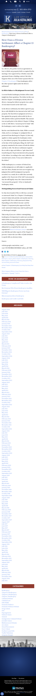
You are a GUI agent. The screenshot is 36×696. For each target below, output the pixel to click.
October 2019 (6, 471)
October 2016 (6, 540)
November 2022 (7, 400)
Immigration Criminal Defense (11, 619)
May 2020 (5, 461)
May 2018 (5, 504)
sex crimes (5, 625)
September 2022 (7, 404)
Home (6, 1)
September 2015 (7, 560)
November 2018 (7, 491)
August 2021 (6, 431)
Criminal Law (6, 600)
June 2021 (5, 435)
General (4, 617)
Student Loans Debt (8, 631)
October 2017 (6, 518)
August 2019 (6, 475)
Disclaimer (21, 678)
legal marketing (22, 692)
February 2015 (6, 572)
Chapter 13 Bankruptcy (9, 594)
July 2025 (5, 336)
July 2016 (4, 546)
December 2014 (6, 576)
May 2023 (5, 388)
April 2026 (5, 317)
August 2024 (6, 358)
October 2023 (6, 378)
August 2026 (6, 309)
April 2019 (5, 481)
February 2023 (6, 394)
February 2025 (6, 346)
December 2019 (6, 469)
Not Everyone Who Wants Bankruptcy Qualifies (17, 288)
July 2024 (5, 360)
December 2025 (7, 326)
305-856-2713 (25, 9)
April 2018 (5, 506)
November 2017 (6, 516)
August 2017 (6, 522)
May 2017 (5, 528)
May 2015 (5, 566)
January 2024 (6, 372)
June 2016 (5, 548)
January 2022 (6, 421)
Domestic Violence (8, 604)
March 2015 (5, 570)
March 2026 (5, 319)
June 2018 (5, 502)
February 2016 (6, 556)
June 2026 (5, 313)
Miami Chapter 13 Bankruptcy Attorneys (12, 260)
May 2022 (5, 412)
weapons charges (7, 635)
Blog (26, 31)
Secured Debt (5, 262)
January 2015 (6, 574)
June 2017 (5, 526)
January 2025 (6, 348)
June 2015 (5, 564)
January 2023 (6, 396)
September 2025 (7, 332)
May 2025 (5, 340)
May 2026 (5, 315)
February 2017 (6, 532)
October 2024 (6, 354)
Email (15, 1)
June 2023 (5, 386)
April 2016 (5, 552)
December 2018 (6, 489)
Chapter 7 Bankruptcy (9, 596)
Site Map (14, 678)
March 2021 (5, 441)
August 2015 (6, 562)
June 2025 (5, 338)
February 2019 (6, 485)
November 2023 (7, 376)
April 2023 (5, 390)
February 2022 (6, 419)
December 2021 (6, 423)
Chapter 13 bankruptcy (9, 81)
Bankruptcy (5, 33)
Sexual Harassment (8, 627)
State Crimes (6, 629)
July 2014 (4, 580)
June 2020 (5, 459)
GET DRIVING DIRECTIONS (19, 671)
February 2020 (6, 465)
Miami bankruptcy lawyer (18, 229)
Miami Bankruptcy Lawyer (22, 257)
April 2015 (5, 568)
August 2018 (6, 497)
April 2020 (5, 463)
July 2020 (5, 457)
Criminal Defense (7, 598)
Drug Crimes (6, 609)
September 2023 (7, 380)
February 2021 (6, 443)
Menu (28, 1)
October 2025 (6, 330)
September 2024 (7, 356)
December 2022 (7, 398)
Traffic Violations (7, 633)
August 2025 (6, 334)
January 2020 (6, 467)
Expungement (6, 613)
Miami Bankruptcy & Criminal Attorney (13, 31)
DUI (3, 611)
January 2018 (6, 512)
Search (20, 1)
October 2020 (6, 451)
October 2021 (6, 427)
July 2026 (5, 311)
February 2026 (6, 321)
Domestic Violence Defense (10, 606)
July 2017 (4, 524)
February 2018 (6, 510)
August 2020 (6, 455)
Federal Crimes (6, 615)
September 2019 (7, 473)
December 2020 (7, 447)
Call (11, 1)
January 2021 (6, 445)
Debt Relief (5, 602)
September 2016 (7, 542)
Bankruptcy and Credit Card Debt (13, 299)
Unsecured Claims (14, 262)
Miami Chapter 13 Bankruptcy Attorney (23, 258)
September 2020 (7, 453)
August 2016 (6, 544)
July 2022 (5, 408)
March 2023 (5, 392)
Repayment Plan (27, 260)
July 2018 (4, 499)
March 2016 (5, 554)
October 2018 (6, 493)
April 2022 (5, 415)
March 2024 (5, 368)
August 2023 (6, 382)
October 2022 (6, 402)
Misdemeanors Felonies (9, 623)
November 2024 (7, 352)
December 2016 (6, 536)
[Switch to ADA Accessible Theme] (2, 694)
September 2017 (7, 520)
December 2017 (6, 514)
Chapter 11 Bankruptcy (9, 592)
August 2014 (6, 578)
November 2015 (7, 558)
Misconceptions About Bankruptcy (13, 296)
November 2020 (7, 449)
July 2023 (5, 384)
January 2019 (6, 487)
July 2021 (4, 433)
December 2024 (7, 350)
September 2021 (7, 429)
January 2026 (6, 323)
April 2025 (5, 342)
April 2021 (5, 439)
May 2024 (5, 364)
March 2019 (5, 483)
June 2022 (5, 410)
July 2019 (4, 477)
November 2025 (7, 328)
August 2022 (6, 406)
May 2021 (5, 437)
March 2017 (5, 530)
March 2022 (5, 417)
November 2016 (7, 538)
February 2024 (6, 370)
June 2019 (5, 479)
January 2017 (6, 534)
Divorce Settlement (10, 257)
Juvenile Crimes (7, 621)
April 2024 (5, 366)
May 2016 (5, 550)
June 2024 (5, 362)
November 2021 (6, 425)
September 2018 (7, 495)
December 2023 (7, 374)
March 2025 (5, 344)
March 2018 (5, 508)
